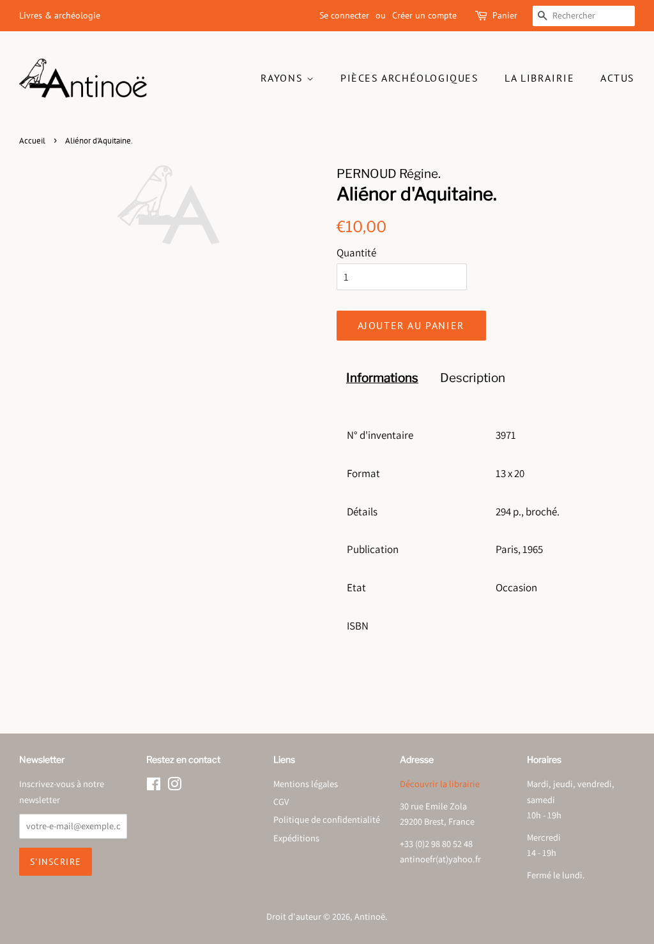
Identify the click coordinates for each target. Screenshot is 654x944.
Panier (504, 15)
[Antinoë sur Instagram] (174, 786)
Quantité (356, 253)
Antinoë (369, 916)
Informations (382, 378)
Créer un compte (424, 15)
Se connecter (344, 15)
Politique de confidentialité (326, 819)
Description (472, 378)
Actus (617, 77)
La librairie (539, 77)
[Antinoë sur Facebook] (153, 786)
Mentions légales (305, 784)
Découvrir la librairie (440, 784)
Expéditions (296, 838)
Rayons (284, 77)
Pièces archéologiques (409, 77)
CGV (281, 801)
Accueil (32, 140)
